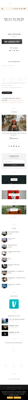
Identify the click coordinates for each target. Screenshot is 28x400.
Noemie (16, 48)
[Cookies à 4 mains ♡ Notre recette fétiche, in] (22, 365)
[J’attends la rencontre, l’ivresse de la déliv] (24, 3)
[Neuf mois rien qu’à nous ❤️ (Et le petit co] (22, 358)
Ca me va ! (10, 397)
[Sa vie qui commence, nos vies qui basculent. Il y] (10, 3)
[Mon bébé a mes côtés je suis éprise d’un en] (3, 3)
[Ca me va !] (26, 395)
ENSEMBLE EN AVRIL (14, 332)
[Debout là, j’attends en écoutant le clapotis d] (6, 365)
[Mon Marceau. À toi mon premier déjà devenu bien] (17, 3)
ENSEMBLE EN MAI (14, 326)
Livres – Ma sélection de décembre (17, 319)
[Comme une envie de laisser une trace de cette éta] (14, 358)
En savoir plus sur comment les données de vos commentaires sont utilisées (12, 101)
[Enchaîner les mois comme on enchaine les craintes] (14, 365)
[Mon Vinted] (14, 304)
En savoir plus (17, 397)
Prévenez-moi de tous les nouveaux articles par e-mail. (13, 87)
